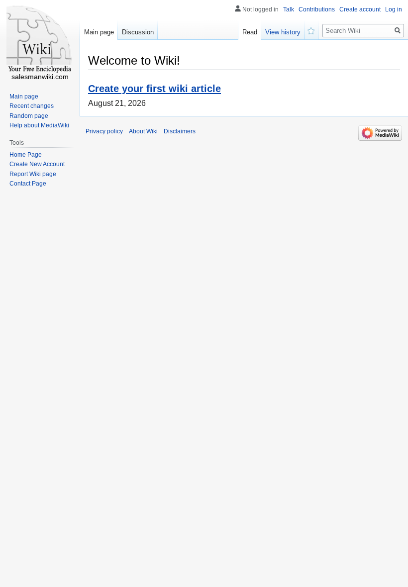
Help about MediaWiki (39, 125)
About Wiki (143, 131)
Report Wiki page (32, 174)
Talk (288, 9)
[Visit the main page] (40, 40)
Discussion (138, 32)
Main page (99, 32)
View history (283, 32)
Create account (360, 9)
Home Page (25, 154)
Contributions (317, 9)
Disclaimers (180, 131)
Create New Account (37, 164)
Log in (393, 9)
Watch (311, 30)
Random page (28, 115)
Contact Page (27, 183)
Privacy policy (104, 131)
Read (249, 32)
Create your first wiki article (154, 88)
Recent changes (31, 105)
